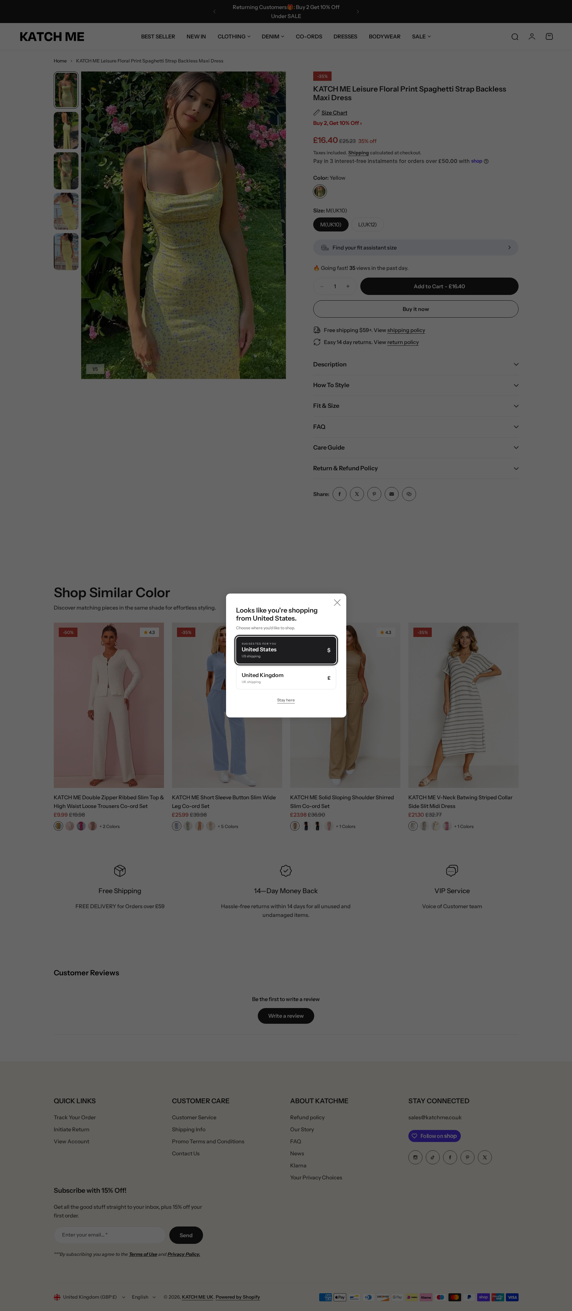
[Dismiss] (337, 602)
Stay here (286, 699)
